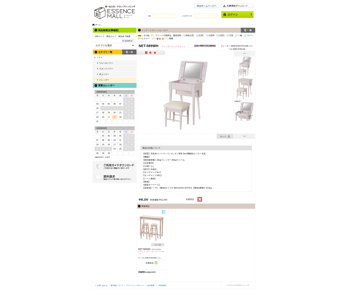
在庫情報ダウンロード (237, 6)
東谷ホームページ (206, 6)
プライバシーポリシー (135, 285)
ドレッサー (104, 80)
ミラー (99, 57)
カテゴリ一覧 (105, 52)
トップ (144, 30)
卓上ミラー (104, 74)
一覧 (129, 52)
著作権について (117, 285)
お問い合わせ (102, 285)
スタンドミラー (106, 69)
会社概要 (150, 285)
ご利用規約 (161, 285)
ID (149, 16)
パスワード (187, 16)
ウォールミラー (106, 63)
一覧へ (248, 30)
